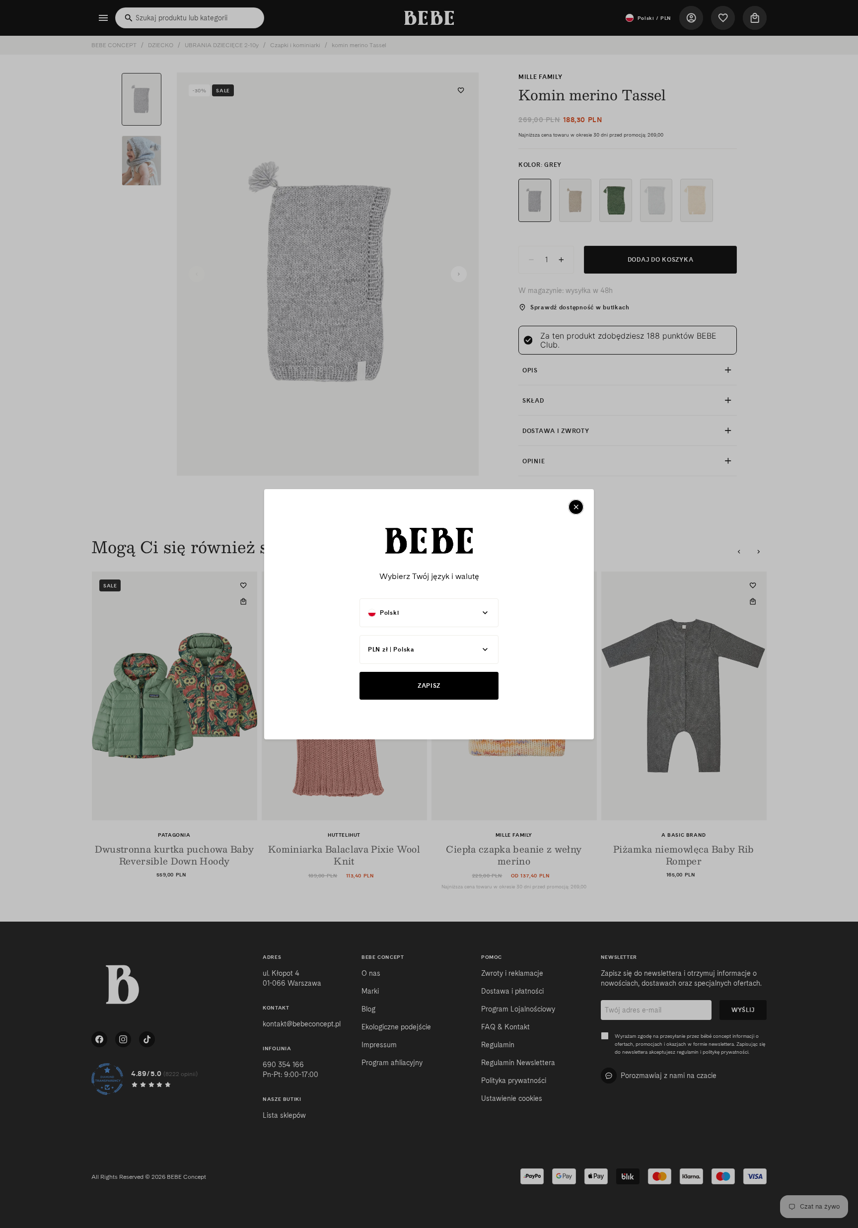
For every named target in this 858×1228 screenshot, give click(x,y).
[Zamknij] (576, 507)
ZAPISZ (429, 685)
